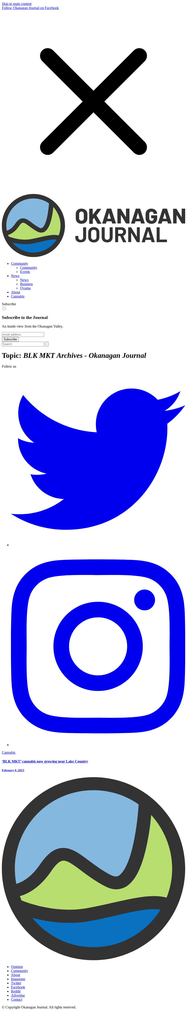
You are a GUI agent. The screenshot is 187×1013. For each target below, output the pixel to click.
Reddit (16, 991)
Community (19, 263)
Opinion (17, 967)
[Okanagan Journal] (93, 256)
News (15, 276)
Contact (16, 999)
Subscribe (9, 304)
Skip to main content (16, 4)
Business (26, 284)
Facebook (18, 987)
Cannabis (17, 296)
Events (25, 272)
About (15, 292)
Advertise (18, 995)
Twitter (16, 983)
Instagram (18, 979)
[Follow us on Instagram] (98, 745)
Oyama (25, 288)
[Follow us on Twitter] (98, 545)
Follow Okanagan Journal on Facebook (30, 8)
